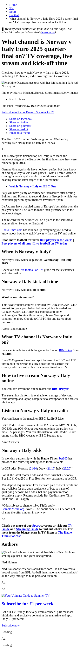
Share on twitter (19, 122)
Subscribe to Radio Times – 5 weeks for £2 (28, 112)
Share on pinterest (20, 125)
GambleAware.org (13, 509)
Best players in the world (56, 240)
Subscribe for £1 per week (27, 603)
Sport (12, 11)
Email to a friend (19, 132)
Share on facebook (20, 119)
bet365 (63, 458)
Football (14, 15)
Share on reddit (18, 129)
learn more (48, 32)
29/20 (66, 468)
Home (13, 4)
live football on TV (31, 269)
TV (11, 8)
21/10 (33, 468)
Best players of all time (16, 243)
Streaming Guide (27, 529)
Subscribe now (11, 625)
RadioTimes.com (12, 230)
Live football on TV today (50, 243)
